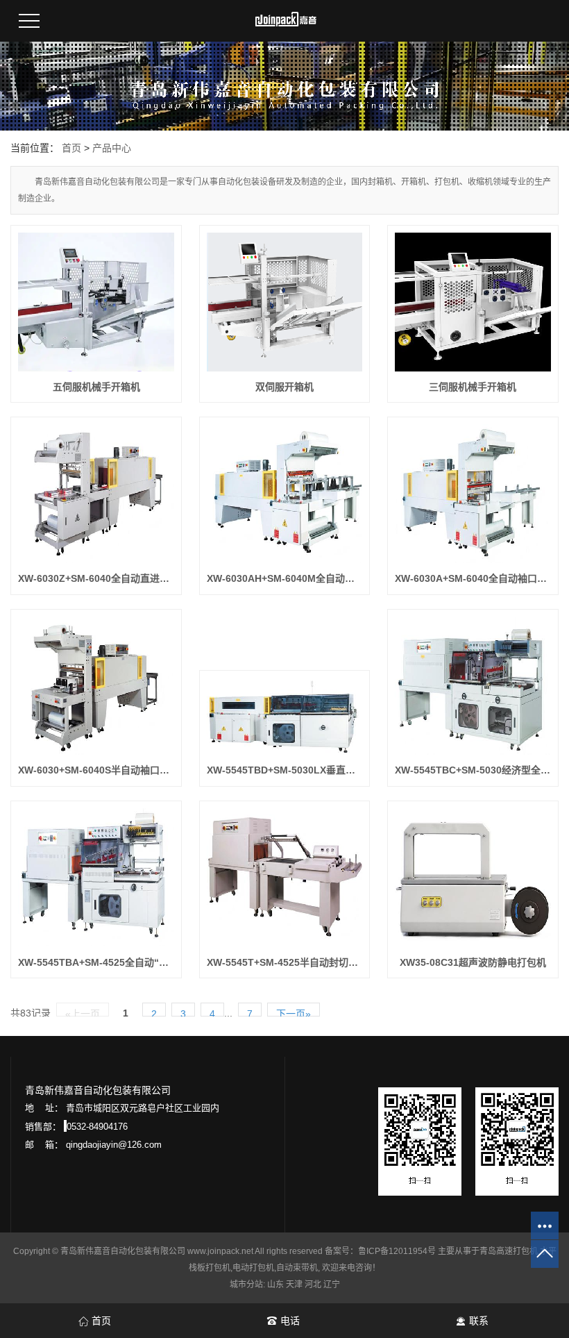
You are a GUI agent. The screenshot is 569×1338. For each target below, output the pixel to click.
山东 (275, 1284)
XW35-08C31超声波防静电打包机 (473, 962)
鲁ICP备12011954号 (397, 1251)
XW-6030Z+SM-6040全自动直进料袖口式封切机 (96, 578)
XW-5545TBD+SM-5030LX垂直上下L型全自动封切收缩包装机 (285, 770)
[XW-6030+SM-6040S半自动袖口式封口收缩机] (96, 686)
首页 (71, 147)
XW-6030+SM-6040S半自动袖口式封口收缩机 (96, 770)
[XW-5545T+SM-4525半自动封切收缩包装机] (285, 877)
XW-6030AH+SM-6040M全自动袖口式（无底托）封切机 (285, 578)
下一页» (293, 1012)
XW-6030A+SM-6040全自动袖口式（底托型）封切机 (473, 578)
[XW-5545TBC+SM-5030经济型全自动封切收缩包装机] (473, 686)
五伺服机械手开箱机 (96, 386)
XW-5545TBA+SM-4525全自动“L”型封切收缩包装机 (96, 962)
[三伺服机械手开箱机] (473, 302)
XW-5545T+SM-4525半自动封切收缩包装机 (285, 962)
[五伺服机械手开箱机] (96, 302)
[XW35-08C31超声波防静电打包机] (473, 877)
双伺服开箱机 (284, 386)
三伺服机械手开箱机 (472, 386)
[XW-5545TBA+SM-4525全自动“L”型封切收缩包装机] (96, 877)
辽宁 (331, 1284)
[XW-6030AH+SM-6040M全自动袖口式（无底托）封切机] (285, 493)
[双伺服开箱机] (285, 302)
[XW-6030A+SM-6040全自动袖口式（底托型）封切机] (473, 493)
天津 (294, 1284)
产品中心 (111, 147)
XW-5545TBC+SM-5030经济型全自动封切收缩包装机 (473, 770)
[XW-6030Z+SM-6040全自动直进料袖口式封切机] (96, 493)
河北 (313, 1284)
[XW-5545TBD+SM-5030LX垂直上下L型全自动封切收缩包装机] (285, 716)
